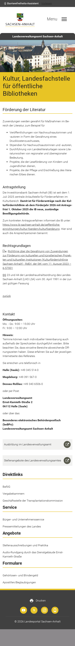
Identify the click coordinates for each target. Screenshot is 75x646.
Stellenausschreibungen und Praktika (25, 545)
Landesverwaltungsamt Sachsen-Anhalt (37, 36)
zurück (7, 296)
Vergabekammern (13, 493)
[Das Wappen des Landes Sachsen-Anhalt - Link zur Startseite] (20, 20)
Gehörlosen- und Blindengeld (20, 575)
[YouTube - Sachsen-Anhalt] (23, 610)
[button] (21, 3)
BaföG (6, 486)
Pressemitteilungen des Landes (22, 526)
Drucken (37, 600)
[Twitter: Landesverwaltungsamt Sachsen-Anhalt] (34, 610)
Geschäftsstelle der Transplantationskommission (33, 500)
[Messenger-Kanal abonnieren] (54, 610)
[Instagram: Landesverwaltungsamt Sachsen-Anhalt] (44, 610)
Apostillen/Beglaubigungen (19, 582)
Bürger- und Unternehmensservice (23, 519)
